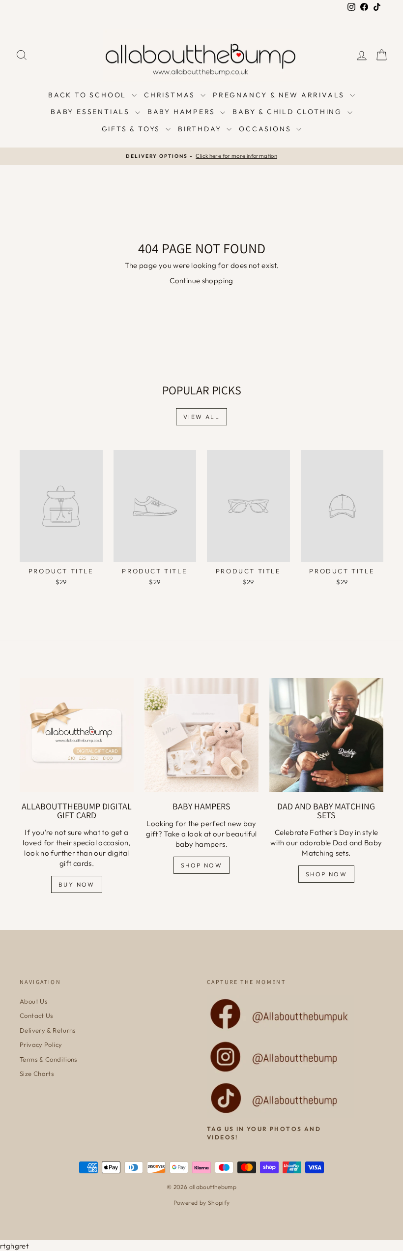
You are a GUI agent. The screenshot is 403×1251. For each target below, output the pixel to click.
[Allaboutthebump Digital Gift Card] (77, 735)
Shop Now (201, 865)
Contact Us (37, 1015)
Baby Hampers (182, 111)
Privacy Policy (41, 1044)
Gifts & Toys (132, 128)
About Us (34, 1001)
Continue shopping (201, 280)
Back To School (88, 94)
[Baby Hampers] (201, 735)
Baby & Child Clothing (288, 111)
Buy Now (76, 884)
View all (201, 416)
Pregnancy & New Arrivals (280, 94)
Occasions (266, 128)
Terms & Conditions (49, 1059)
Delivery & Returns (48, 1030)
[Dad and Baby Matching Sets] (326, 735)
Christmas (171, 94)
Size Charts (37, 1073)
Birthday (201, 128)
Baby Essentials (92, 111)
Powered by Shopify (201, 1202)
